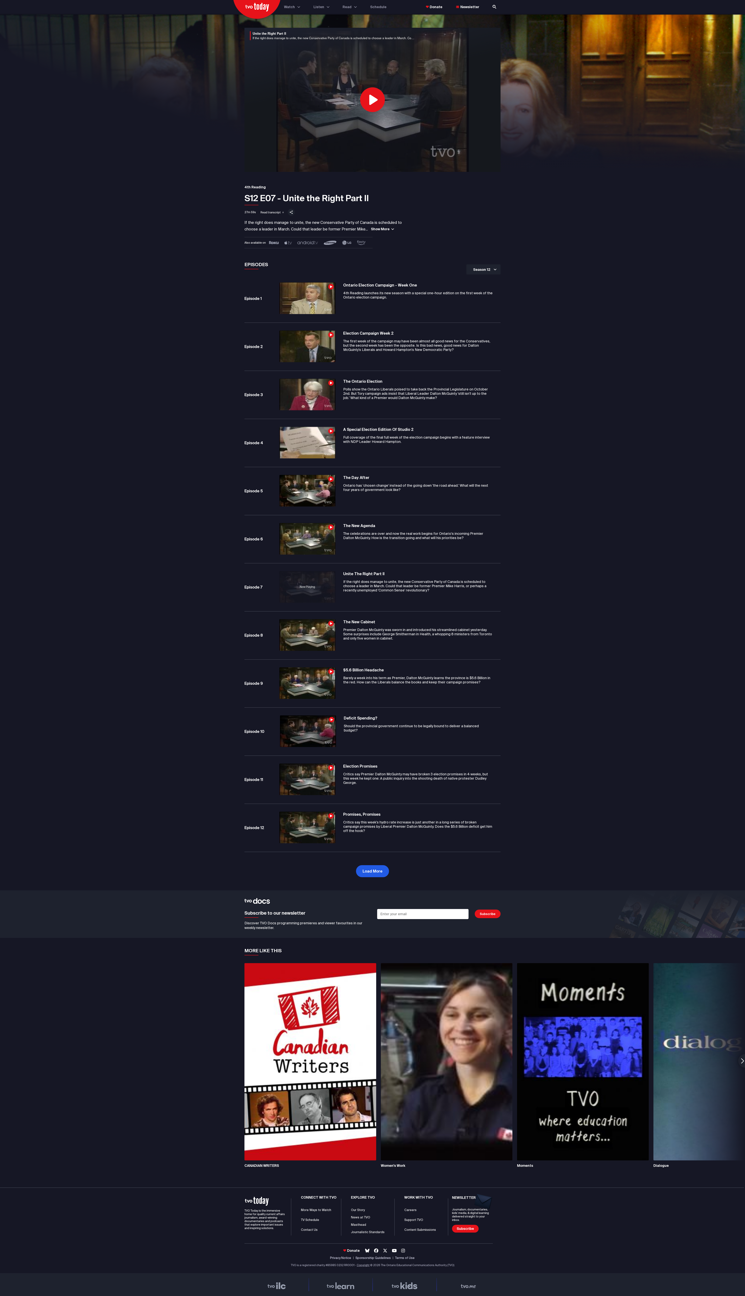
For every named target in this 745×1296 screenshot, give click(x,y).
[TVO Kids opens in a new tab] (404, 1284)
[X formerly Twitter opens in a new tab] (385, 1250)
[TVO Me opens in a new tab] (469, 1284)
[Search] (494, 7)
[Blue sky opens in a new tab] (367, 1250)
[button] (269, 211)
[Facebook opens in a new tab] (376, 1250)
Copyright (363, 1265)
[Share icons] (291, 212)
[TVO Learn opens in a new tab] (341, 1284)
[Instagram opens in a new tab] (403, 1250)
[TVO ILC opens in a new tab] (277, 1284)
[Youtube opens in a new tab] (394, 1250)
